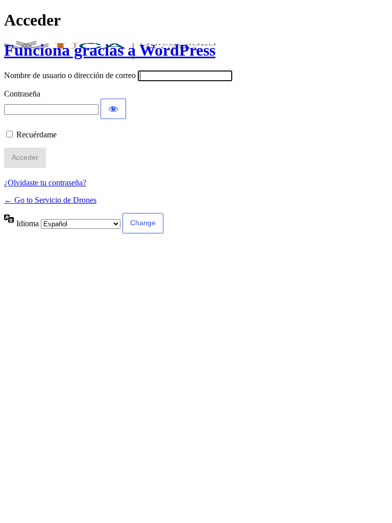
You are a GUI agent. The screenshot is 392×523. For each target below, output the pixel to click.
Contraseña (22, 93)
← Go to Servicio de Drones (50, 200)
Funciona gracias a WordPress (109, 50)
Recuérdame (36, 134)
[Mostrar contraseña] (113, 109)
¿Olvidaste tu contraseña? (45, 182)
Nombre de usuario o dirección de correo (70, 75)
